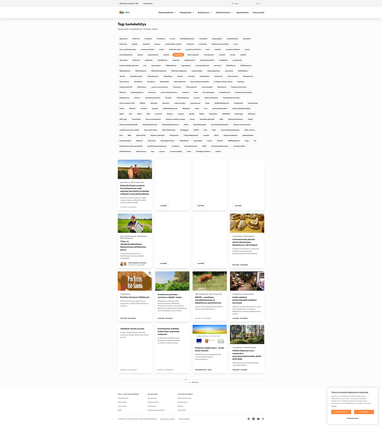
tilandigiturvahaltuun (203, 151)
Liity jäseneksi (148, 3)
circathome (175, 146)
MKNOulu (132, 108)
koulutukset (203, 44)
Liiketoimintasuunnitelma (243, 92)
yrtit (144, 65)
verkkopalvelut (209, 55)
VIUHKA (196, 130)
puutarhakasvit (153, 55)
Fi (257, 3)
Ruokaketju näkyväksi (207, 119)
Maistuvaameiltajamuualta (128, 124)
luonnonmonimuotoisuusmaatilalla (130, 146)
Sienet (207, 103)
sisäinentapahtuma (213, 71)
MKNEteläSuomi (171, 65)
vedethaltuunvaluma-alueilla (129, 130)
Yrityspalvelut (152, 398)
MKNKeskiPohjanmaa (170, 108)
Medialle (180, 406)
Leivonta (197, 98)
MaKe (214, 130)
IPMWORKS (226, 114)
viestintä (243, 55)
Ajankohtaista (242, 12)
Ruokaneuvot (221, 87)
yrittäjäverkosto (189, 60)
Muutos (192, 119)
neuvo (208, 49)
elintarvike (136, 39)
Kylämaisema (141, 87)
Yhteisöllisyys (167, 76)
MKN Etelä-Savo (140, 71)
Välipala (142, 103)
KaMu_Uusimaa (250, 130)
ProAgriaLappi (253, 103)
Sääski (121, 114)
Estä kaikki (364, 412)
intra (205, 108)
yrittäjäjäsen (223, 60)
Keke (205, 130)
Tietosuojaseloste (184, 419)
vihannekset (123, 60)
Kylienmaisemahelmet (235, 119)
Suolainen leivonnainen (238, 87)
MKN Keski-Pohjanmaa (179, 71)
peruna (247, 49)
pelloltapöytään (248, 135)
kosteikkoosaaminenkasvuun (157, 146)
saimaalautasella (125, 141)
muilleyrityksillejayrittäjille (241, 108)
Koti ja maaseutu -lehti (127, 103)
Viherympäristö (191, 87)
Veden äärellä (140, 135)
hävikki (121, 108)
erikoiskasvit (161, 39)
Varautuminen (124, 82)
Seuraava (195, 382)
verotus (232, 55)
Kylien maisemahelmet (153, 119)
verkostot (222, 55)
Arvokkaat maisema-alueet (223, 82)
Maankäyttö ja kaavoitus (231, 98)
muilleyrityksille (197, 71)
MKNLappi (251, 114)
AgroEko (192, 114)
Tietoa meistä (258, 12)
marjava (162, 151)
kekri (130, 114)
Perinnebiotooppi (208, 92)
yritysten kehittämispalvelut (128, 65)
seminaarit (217, 65)
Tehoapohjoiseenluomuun (170, 124)
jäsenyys (157, 44)
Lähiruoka (191, 76)
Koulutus (180, 76)
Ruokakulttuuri (205, 76)
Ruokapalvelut (248, 76)
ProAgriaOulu (238, 103)
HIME (148, 114)
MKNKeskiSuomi (245, 65)
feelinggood (184, 130)
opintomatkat (156, 65)
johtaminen (123, 44)
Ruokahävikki (164, 82)
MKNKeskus (186, 108)
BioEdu (202, 114)
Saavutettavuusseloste (167, 419)
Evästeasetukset (352, 418)
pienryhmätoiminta (126, 55)
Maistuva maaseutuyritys (241, 124)
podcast (140, 55)
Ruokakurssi (219, 76)
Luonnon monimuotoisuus (159, 87)
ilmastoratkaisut (232, 39)
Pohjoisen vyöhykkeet (157, 135)
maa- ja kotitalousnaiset (127, 49)
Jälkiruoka (153, 103)
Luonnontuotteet (206, 87)
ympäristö (175, 60)
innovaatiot (247, 39)
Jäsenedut (146, 44)
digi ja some (123, 39)
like (255, 141)
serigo (247, 141)
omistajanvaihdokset (233, 49)
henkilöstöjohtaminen (187, 39)
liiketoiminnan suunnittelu (220, 44)
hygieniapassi (186, 65)
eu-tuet (172, 39)
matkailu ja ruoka (175, 49)
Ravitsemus (151, 82)
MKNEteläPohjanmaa (222, 103)
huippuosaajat (217, 39)
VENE (221, 119)
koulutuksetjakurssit (202, 65)
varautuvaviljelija (176, 151)
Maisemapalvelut (180, 82)
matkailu (220, 141)
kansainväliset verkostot (173, 44)
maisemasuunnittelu (147, 49)
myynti (209, 141)
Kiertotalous (138, 82)
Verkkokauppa (182, 402)
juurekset (155, 108)
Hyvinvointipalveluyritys (169, 92)
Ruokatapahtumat (137, 92)
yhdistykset (149, 60)
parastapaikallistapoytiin (219, 124)
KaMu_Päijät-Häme (168, 130)
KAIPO (139, 114)
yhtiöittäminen (162, 60)
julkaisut (135, 44)
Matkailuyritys (124, 98)
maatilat (206, 135)
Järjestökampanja (136, 76)
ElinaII (197, 108)
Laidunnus (185, 92)
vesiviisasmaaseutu (190, 146)
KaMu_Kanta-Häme (150, 130)
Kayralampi (152, 141)
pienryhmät (229, 71)
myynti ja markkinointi (193, 49)
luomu (236, 44)
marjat (161, 49)
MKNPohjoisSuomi (234, 141)
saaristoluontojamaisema (219, 146)
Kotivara (137, 98)
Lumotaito (158, 114)
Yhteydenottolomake (184, 398)
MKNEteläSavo (243, 71)
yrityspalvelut (237, 60)
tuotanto (166, 55)
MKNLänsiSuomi (124, 71)
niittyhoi (218, 151)
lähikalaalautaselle (199, 124)
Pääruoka (122, 92)
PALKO (216, 135)
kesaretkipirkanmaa (167, 141)
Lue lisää (333, 406)
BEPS (129, 135)
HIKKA (186, 124)
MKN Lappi (123, 119)
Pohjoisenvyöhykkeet (231, 135)
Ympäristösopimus (182, 98)
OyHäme (170, 114)
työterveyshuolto (193, 55)
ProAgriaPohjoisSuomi (191, 135)
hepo (152, 151)
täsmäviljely (239, 114)
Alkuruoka (165, 103)
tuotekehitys (178, 55)
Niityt (196, 92)
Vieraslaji (168, 98)
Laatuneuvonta (195, 103)
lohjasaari (139, 141)
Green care (152, 92)
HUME (204, 146)
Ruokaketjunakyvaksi (150, 124)
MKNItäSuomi (230, 65)
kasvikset (144, 108)
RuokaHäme (213, 114)
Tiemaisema (177, 87)
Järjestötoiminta (152, 76)
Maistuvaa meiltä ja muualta (175, 119)
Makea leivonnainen (211, 98)
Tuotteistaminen (224, 92)
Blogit (119, 410)
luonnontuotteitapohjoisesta (230, 130)
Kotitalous (240, 82)
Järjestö (122, 76)
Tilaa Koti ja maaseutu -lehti (128, 3)
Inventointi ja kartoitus (152, 98)
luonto (189, 151)
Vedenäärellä (183, 141)
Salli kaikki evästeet (341, 411)
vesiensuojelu (197, 141)
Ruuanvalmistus (233, 76)
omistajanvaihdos (239, 146)
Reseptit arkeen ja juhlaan (156, 410)
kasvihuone (190, 44)
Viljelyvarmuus (141, 151)
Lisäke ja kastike (179, 103)
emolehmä (148, 39)
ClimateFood (136, 119)
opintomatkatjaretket (219, 108)
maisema (181, 114)
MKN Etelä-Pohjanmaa (158, 71)
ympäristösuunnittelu (207, 60)
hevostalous (203, 39)
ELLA (121, 135)
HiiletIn (250, 119)
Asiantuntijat (182, 410)
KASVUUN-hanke (125, 151)
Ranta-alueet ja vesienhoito (200, 82)
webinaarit (136, 60)
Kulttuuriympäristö (125, 87)
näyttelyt (218, 49)
